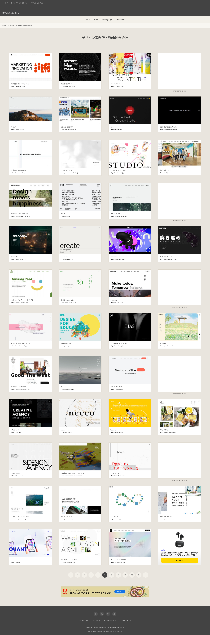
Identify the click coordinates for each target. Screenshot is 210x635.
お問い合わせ (127, 620)
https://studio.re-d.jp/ (117, 173)
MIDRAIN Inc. (115, 213)
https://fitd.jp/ (15, 562)
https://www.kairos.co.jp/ (68, 302)
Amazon (179, 560)
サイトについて (83, 620)
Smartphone (120, 20)
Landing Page (107, 20)
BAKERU (113, 300)
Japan (88, 20)
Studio (194, 505)
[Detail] (48, 77)
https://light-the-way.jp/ (118, 562)
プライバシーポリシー (111, 620)
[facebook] (96, 614)
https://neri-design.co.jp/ (168, 432)
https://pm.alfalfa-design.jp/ (19, 346)
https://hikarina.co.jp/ (67, 519)
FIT (12, 559)
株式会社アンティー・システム (22, 300)
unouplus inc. (66, 343)
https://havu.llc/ (16, 432)
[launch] (30, 67)
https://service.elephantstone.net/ (71, 476)
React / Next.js (94, 159)
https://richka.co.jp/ (117, 389)
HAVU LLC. (15, 430)
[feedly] (114, 614)
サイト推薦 (96, 620)
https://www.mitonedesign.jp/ (70, 173)
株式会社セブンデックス (20, 84)
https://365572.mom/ (117, 432)
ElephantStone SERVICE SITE (72, 473)
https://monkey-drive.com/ (168, 259)
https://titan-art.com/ (117, 86)
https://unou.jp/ (65, 216)
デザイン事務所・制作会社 (20, 78)
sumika (163, 343)
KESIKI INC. (114, 516)
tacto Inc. (64, 257)
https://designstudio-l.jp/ (18, 519)
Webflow (94, 375)
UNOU (63, 213)
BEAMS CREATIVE (67, 127)
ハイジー (14, 127)
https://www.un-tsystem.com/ (20, 302)
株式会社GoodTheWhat (20, 386)
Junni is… (114, 257)
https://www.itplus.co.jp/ (167, 519)
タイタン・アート (116, 84)
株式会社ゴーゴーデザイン (21, 213)
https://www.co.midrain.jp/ (119, 216)
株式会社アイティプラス (169, 516)
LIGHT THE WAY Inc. (118, 559)
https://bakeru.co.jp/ (117, 302)
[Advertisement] (179, 71)
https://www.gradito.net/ (68, 86)
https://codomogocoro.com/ (168, 129)
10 (118, 575)
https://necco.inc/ (66, 432)
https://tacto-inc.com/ (67, 259)
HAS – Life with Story (118, 343)
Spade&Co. (15, 257)
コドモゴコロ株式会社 (168, 127)
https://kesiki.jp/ (116, 519)
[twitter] (102, 614)
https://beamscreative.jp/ (68, 129)
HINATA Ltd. (115, 473)
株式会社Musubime (18, 170)
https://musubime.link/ (18, 173)
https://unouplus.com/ (67, 346)
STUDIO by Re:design (119, 170)
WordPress (45, 72)
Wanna (113, 430)
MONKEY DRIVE (166, 257)
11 (125, 575)
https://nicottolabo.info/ (68, 562)
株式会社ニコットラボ (69, 559)
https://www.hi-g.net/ (17, 129)
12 (132, 575)
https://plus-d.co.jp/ (17, 476)
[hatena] (108, 614)
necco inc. (65, 430)
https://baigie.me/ (165, 173)
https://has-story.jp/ (117, 346)
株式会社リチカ (116, 386)
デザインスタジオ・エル (20, 516)
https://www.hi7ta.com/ (118, 476)
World (96, 20)
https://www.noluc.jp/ (67, 389)
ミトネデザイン (66, 170)
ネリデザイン (165, 430)
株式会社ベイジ (166, 170)
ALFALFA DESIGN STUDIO (20, 343)
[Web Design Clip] (10, 13)
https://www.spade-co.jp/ (18, 259)
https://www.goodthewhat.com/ (21, 389)
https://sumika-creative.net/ (169, 346)
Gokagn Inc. (115, 127)
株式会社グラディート (69, 84)
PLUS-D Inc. (15, 473)
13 (139, 575)
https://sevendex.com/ (18, 86)
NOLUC (63, 386)
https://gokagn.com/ (117, 129)
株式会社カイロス (67, 300)
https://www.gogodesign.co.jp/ (20, 216)
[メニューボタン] (205, 5)
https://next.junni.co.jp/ (118, 259)
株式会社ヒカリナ (67, 516)
